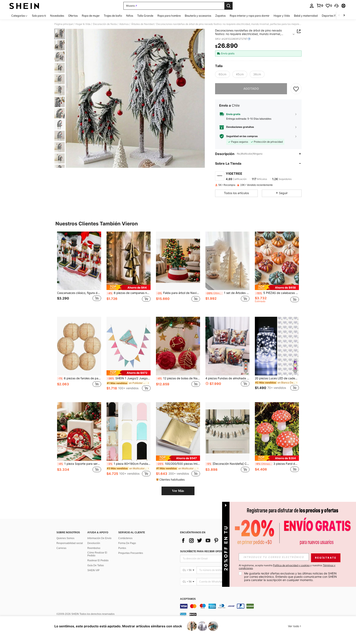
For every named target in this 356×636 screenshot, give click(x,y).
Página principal (63, 24)
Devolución (93, 543)
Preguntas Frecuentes (130, 553)
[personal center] (311, 5)
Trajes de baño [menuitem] (113, 15)
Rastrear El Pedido (98, 560)
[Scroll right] (344, 16)
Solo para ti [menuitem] (39, 15)
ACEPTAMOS (188, 599)
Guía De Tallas (95, 565)
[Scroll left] (339, 16)
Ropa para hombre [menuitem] (169, 15)
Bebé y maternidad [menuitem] (306, 15)
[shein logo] (24, 6)
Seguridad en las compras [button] (242, 136)
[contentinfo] (242, 606)
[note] (129, 287)
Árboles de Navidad (142, 24)
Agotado (251, 89)
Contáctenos (125, 538)
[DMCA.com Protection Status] (193, 614)
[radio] (222, 74)
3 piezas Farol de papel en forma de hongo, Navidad (277, 463)
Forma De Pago (127, 543)
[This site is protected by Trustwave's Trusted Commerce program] (183, 614)
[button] (336, 5)
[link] (319, 5)
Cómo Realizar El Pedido (97, 554)
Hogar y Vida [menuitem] (282, 15)
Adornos (124, 24)
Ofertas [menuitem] (73, 15)
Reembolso (93, 548)
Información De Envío (99, 538)
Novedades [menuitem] (57, 15)
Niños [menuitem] (129, 15)
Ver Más (178, 491)
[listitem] (79, 271)
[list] (213, 540)
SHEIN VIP (93, 570)
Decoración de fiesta (105, 24)
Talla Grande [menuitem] (145, 15)
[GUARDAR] (296, 88)
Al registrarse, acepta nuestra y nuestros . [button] (287, 567)
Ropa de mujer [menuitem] (91, 15)
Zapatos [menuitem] (220, 15)
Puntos (122, 548)
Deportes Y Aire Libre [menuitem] (335, 15)
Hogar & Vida (82, 24)
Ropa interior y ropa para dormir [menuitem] (249, 15)
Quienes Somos (65, 538)
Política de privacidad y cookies (291, 565)
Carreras (61, 548)
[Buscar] (228, 6)
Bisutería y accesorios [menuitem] (198, 15)
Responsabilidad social (69, 543)
